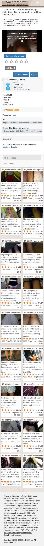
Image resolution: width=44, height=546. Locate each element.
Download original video (15, 56)
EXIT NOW (25, 530)
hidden (16, 110)
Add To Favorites (21, 74)
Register (14, 147)
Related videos (10, 158)
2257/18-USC (9, 518)
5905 (22, 84)
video (14, 115)
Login (5, 147)
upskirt (10, 110)
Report (34, 74)
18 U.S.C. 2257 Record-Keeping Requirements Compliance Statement (20, 532)
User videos (9, 163)
